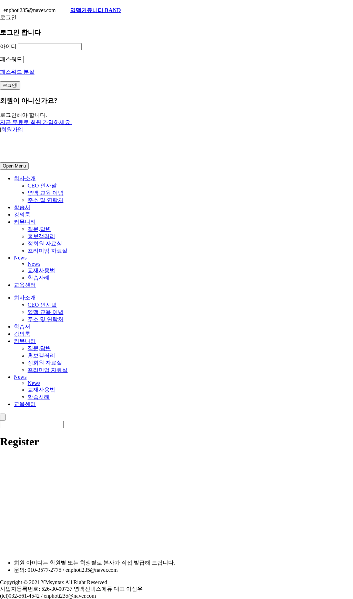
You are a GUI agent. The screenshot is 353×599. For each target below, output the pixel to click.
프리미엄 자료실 (48, 251)
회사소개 (25, 178)
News (20, 258)
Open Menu (14, 166)
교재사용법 (41, 270)
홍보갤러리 (41, 236)
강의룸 (22, 214)
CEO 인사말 (42, 186)
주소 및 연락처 (45, 200)
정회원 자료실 (45, 243)
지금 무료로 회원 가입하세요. (36, 122)
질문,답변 (39, 229)
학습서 (22, 207)
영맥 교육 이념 (45, 193)
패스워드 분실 (17, 72)
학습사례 (39, 278)
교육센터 (25, 285)
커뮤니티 (25, 222)
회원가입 (12, 129)
